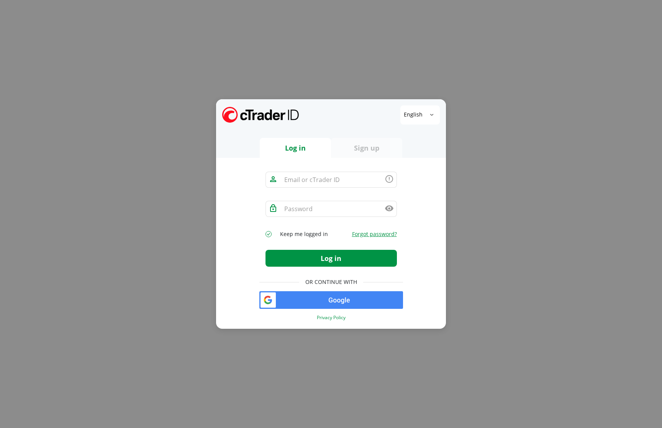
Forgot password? (374, 234)
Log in (331, 258)
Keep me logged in (304, 234)
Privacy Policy (331, 317)
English (414, 114)
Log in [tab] (295, 148)
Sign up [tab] (366, 148)
